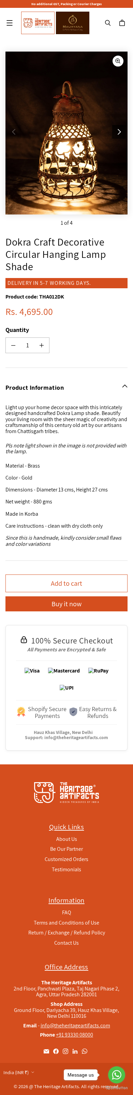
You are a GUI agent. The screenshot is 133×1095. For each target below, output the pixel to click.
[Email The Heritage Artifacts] (46, 1051)
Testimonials (66, 869)
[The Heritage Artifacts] (38, 23)
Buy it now (66, 603)
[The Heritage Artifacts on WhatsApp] (84, 1051)
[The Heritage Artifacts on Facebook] (56, 1051)
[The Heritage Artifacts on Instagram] (65, 1051)
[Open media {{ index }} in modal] (66, 133)
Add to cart (66, 583)
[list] (66, 133)
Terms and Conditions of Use (66, 922)
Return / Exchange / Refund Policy (66, 932)
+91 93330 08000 (74, 1034)
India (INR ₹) (16, 1072)
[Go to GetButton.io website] (117, 1088)
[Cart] (123, 22)
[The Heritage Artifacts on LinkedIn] (75, 1051)
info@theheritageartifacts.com (76, 737)
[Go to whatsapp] (116, 1074)
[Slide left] (14, 132)
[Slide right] (119, 132)
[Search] (107, 22)
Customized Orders (66, 859)
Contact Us (66, 942)
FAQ (66, 912)
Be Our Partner (66, 849)
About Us (66, 839)
